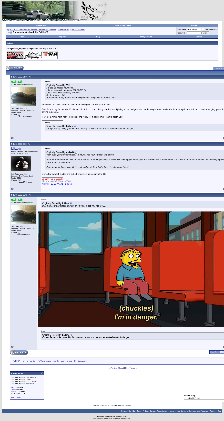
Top (219, 411)
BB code (14, 387)
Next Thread (130, 368)
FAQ (98, 37)
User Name (181, 29)
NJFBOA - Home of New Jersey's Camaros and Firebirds (33, 30)
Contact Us (126, 411)
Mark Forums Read (123, 25)
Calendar (193, 25)
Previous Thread (117, 368)
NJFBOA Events (78, 30)
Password (181, 33)
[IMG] (13, 391)
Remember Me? (211, 30)
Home (23, 37)
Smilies (14, 389)
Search (199, 37)
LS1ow (16, 148)
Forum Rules (16, 397)
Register (62, 37)
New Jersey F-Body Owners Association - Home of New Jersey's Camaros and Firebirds (170, 411)
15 (19, 180)
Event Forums (63, 30)
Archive (213, 411)
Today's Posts (41, 25)
